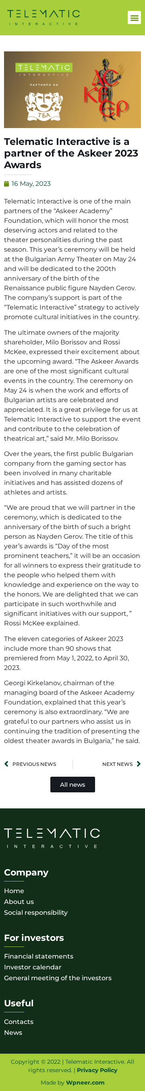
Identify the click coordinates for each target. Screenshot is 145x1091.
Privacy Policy (97, 1070)
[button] (134, 17)
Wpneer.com (85, 1082)
